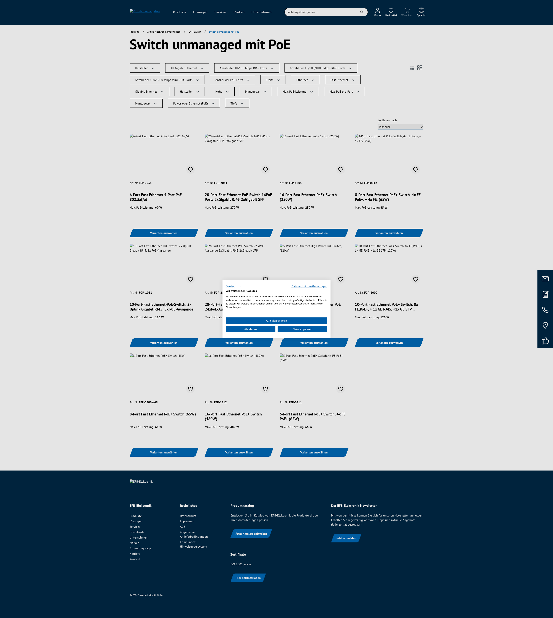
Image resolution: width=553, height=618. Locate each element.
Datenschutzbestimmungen (309, 286)
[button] (233, 286)
